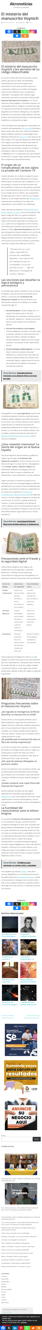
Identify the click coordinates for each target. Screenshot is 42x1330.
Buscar (3, 1136)
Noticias (4, 1287)
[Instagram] (33, 31)
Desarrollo (5, 1279)
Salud (3, 1295)
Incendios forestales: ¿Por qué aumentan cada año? (19, 1236)
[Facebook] (9, 31)
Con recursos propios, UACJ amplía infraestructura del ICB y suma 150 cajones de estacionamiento (19, 1209)
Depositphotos (7, 1312)
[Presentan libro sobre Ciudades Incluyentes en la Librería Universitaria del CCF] (21, 1165)
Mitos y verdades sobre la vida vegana (14, 1256)
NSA (32, 657)
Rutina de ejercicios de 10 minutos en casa (15, 1266)
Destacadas (5, 1282)
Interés (30, 22)
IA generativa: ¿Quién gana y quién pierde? (15, 1263)
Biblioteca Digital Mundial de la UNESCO (15, 436)
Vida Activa (5, 1302)
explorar (24, 871)
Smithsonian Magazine (26, 877)
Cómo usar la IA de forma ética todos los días (17, 1253)
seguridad (28, 128)
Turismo (4, 1300)
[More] (25, 36)
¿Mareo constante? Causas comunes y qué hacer (18, 1246)
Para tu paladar (6, 1289)
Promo (3, 1292)
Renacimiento (35, 198)
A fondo (4, 1276)
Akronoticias (21, 3)
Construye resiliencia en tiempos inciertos (15, 1260)
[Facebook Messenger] (17, 36)
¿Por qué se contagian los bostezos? (13, 1240)
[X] (17, 31)
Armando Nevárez (8, 22)
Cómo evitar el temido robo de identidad (15, 1233)
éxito (3, 224)
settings (24, 1322)
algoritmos (23, 137)
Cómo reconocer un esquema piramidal (15, 1250)
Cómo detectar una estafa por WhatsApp (15, 1243)
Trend (3, 1297)
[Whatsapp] (25, 31)
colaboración (6, 796)
